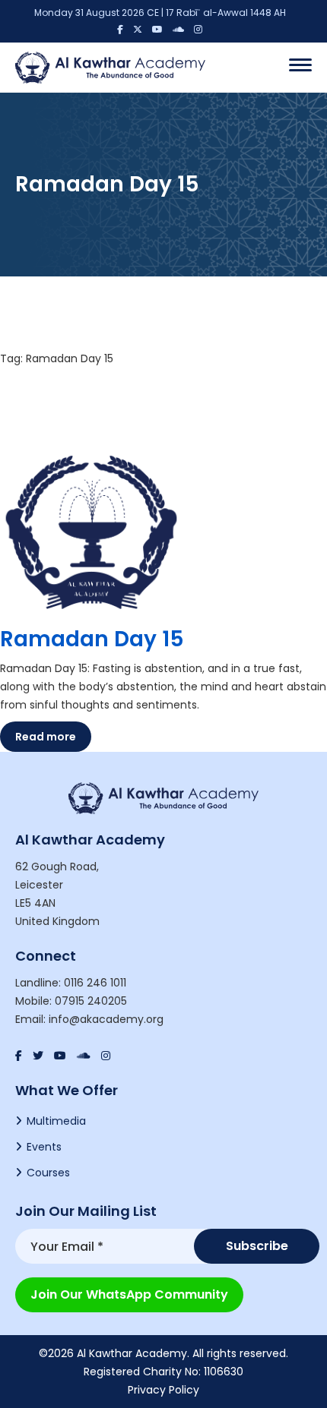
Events (44, 1146)
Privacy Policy (163, 1389)
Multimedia (56, 1121)
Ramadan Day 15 (92, 639)
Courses (48, 1172)
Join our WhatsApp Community (129, 1294)
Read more (45, 736)
